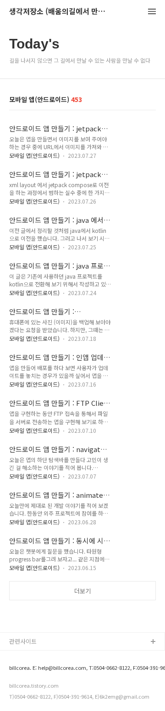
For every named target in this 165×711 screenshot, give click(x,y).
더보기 (82, 591)
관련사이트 (23, 641)
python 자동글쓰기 (34, 656)
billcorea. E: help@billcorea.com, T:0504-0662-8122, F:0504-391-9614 (78, 668)
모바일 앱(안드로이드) (34, 155)
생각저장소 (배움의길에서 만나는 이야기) (59, 11)
